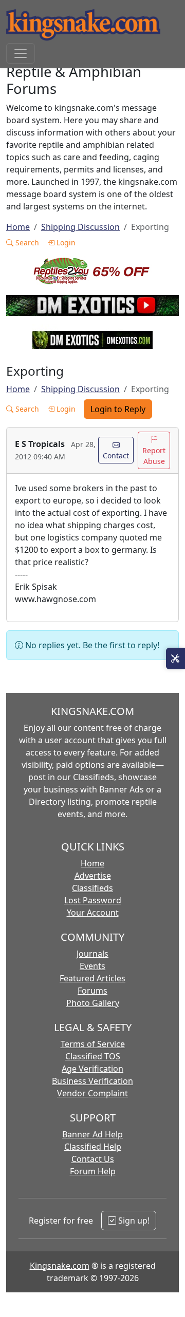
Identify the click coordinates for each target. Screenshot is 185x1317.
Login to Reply (117, 409)
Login (65, 242)
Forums (92, 990)
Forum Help (93, 1171)
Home (18, 227)
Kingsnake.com (59, 1265)
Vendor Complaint (92, 1093)
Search (26, 242)
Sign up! (133, 1220)
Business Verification (92, 1081)
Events (92, 966)
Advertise (93, 875)
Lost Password (92, 900)
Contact (116, 455)
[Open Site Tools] (175, 658)
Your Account (93, 912)
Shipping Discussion (80, 227)
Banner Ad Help (92, 1134)
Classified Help (92, 1146)
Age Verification (92, 1068)
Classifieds (92, 888)
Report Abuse (153, 456)
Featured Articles (92, 978)
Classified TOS (92, 1056)
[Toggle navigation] (20, 53)
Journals (92, 953)
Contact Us (92, 1159)
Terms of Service (93, 1044)
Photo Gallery (92, 1003)
